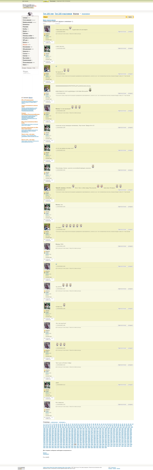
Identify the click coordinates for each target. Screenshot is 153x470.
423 (69, 441)
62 (73, 425)
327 (69, 437)
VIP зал (25, 40)
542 (44, 447)
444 (128, 441)
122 (123, 427)
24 (85, 424)
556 (83, 447)
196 (61, 431)
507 (125, 444)
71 (91, 425)
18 (72, 424)
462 (89, 443)
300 (83, 435)
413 (131, 440)
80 (110, 425)
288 (50, 435)
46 (130, 424)
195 (58, 431)
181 (108, 430)
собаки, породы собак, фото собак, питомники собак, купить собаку (57, 467)
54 (56, 425)
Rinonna (47, 73)
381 (131, 438)
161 (53, 430)
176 (94, 430)
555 (81, 447)
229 (64, 432)
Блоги (25, 42)
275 (103, 434)
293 (64, 435)
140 (83, 428)
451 (58, 443)
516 (61, 446)
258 (55, 434)
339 (103, 437)
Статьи (25, 53)
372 (106, 438)
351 (47, 438)
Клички (25, 55)
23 (83, 424)
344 (117, 437)
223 (47, 432)
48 (44, 425)
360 (72, 438)
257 (53, 434)
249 (120, 432)
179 (103, 430)
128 (50, 428)
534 (111, 446)
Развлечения (27, 60)
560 (94, 447)
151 (114, 428)
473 (120, 443)
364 (83, 438)
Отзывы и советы (28, 38)
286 (44, 435)
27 (91, 424)
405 (108, 440)
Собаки (25, 17)
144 (94, 428)
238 (89, 432)
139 (81, 428)
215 (114, 431)
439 (114, 441)
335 (92, 437)
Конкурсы (26, 24)
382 (44, 440)
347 (125, 437)
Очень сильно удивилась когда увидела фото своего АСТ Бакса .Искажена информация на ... (30, 130)
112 (96, 427)
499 (103, 444)
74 (98, 425)
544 (50, 447)
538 (122, 446)
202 (78, 431)
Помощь (118, 468)
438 (111, 441)
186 (122, 430)
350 (44, 438)
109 (88, 427)
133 (64, 428)
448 (50, 443)
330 (78, 437)
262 (67, 434)
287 (47, 435)
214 (111, 431)
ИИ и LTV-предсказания (27, 100)
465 (97, 443)
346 (122, 437)
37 (112, 424)
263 (69, 434)
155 (125, 428)
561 (97, 447)
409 (120, 440)
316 (128, 435)
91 (44, 427)
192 (50, 431)
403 (103, 440)
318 (44, 437)
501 (109, 444)
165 (64, 430)
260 (61, 434)
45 (128, 424)
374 (111, 438)
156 (128, 428)
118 (112, 427)
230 (67, 432)
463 (92, 443)
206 (89, 431)
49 (46, 425)
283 (125, 434)
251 (125, 432)
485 (64, 444)
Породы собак (27, 35)
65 (79, 425)
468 (106, 443)
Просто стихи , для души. (28, 134)
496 (95, 444)
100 (63, 427)
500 (106, 444)
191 (47, 431)
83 (116, 425)
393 (75, 440)
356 (61, 438)
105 (77, 427)
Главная (24, 67)
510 (44, 446)
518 (67, 446)
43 (124, 424)
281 (120, 434)
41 (120, 424)
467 (103, 443)
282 (122, 434)
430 (89, 441)
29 (95, 424)
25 (87, 424)
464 (94, 443)
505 (120, 444)
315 (125, 435)
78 (106, 425)
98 (58, 427)
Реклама (25, 26)
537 (119, 446)
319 (47, 437)
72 (93, 425)
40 (118, 424)
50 (48, 425)
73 (96, 425)
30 (97, 424)
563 (103, 447)
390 (67, 440)
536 (117, 446)
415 (47, 441)
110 (91, 427)
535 (114, 446)
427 (81, 441)
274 (100, 434)
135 (69, 428)
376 (117, 438)
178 (100, 430)
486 (67, 444)
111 (94, 427)
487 (69, 444)
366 (89, 438)
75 (100, 425)
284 (128, 434)
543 (47, 447)
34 (106, 424)
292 (61, 435)
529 (97, 446)
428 (83, 441)
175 (92, 430)
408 (117, 440)
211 (103, 431)
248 (117, 432)
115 (104, 427)
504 (117, 444)
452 (61, 443)
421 (64, 441)
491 (81, 444)
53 (54, 425)
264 (72, 434)
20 (77, 424)
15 (66, 424)
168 (72, 430)
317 (131, 435)
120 (118, 427)
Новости (25, 51)
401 (97, 440)
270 (89, 434)
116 (107, 427)
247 (114, 432)
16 (68, 424)
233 (75, 432)
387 (58, 440)
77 (104, 425)
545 (53, 447)
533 (108, 446)
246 (111, 432)
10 (56, 424)
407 (114, 440)
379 (125, 438)
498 (100, 444)
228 (61, 432)
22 (81, 424)
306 (100, 435)
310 (111, 435)
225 (53, 432)
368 (94, 438)
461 (86, 443)
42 (122, 424)
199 (69, 431)
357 (64, 438)
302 (89, 435)
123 (126, 427)
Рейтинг (25, 33)
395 (81, 440)
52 (52, 425)
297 (75, 435)
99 (60, 427)
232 (72, 432)
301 (86, 435)
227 (58, 432)
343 (114, 437)
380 (128, 438)
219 (125, 431)
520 (72, 446)
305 (97, 435)
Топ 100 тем (48, 14)
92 (46, 427)
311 (114, 435)
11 (58, 424)
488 (72, 444)
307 (103, 435)
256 (50, 434)
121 (121, 427)
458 (78, 443)
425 (75, 441)
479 (47, 444)
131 (58, 428)
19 (74, 424)
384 (50, 440)
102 (68, 427)
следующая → (62, 422)
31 (99, 424)
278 (111, 434)
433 (97, 441)
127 (47, 428)
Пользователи (27, 62)
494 (89, 444)
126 (44, 428)
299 (81, 435)
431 (92, 441)
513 (53, 446)
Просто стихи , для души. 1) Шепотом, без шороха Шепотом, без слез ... (30, 141)
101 (66, 427)
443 (125, 441)
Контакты (30, 67)
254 (44, 434)
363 (81, 438)
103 (71, 427)
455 (69, 443)
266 (78, 434)
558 (89, 447)
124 (129, 427)
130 (55, 428)
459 (81, 443)
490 (78, 444)
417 (53, 441)
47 (132, 424)
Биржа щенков (27, 22)
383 (47, 440)
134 (67, 428)
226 (55, 432)
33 (103, 424)
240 (94, 432)
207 (92, 431)
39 (116, 424)
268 (83, 434)
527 (92, 446)
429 (86, 441)
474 (122, 443)
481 (53, 444)
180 (106, 430)
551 (69, 447)
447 (47, 443)
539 (125, 446)
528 (94, 446)
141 (86, 428)
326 (67, 437)
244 (106, 432)
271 (92, 434)
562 (100, 447)
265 (75, 434)
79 (108, 425)
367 (92, 438)
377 (120, 438)
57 (62, 425)
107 (82, 427)
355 (58, 438)
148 (106, 428)
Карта (24, 64)
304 (94, 435)
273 (97, 434)
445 (131, 441)
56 (60, 425)
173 (86, 430)
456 (72, 443)
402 (100, 440)
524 (83, 446)
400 (94, 440)
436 (106, 441)
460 (83, 443)
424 (72, 441)
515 (58, 446)
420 (61, 441)
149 (108, 428)
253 (131, 432)
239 (92, 432)
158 (44, 430)
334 (89, 437)
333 (86, 437)
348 (128, 437)
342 (111, 437)
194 (55, 431)
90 (131, 425)
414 (44, 441)
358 (67, 438)
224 (50, 432)
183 (114, 430)
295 (69, 435)
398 (89, 440)
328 (72, 437)
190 (44, 431)
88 (127, 425)
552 (72, 447)
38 (114, 424)
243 (103, 432)
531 (103, 446)
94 (50, 427)
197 (64, 431)
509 (131, 444)
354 (55, 438)
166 (67, 430)
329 (75, 437)
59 (66, 425)
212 (106, 431)
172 (83, 430)
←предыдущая (54, 422)
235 (81, 432)
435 (103, 441)
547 (58, 447)
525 (86, 446)
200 (72, 431)
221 (131, 431)
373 (108, 438)
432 (94, 441)
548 (61, 447)
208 (94, 431)
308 (106, 435)
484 (61, 444)
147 (103, 428)
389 (64, 440)
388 (61, 440)
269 (86, 434)
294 (67, 435)
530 (100, 446)
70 (89, 425)
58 (64, 425)
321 (53, 437)
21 (79, 424)
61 (71, 425)
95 (52, 427)
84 (118, 425)
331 (81, 437)
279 (114, 434)
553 (75, 447)
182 (111, 430)
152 (117, 428)
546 (55, 447)
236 (83, 432)
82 (114, 425)
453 (64, 443)
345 (120, 437)
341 (108, 437)
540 (128, 446)
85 (120, 425)
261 (64, 434)
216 (117, 431)
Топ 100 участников (63, 14)
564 (106, 447)
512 (50, 446)
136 (72, 428)
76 (102, 425)
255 (47, 434)
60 (69, 425)
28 (93, 424)
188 (128, 430)
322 (55, 437)
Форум (25, 44)
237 (86, 432)
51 (50, 425)
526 (89, 446)
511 (47, 446)
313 (119, 435)
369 (97, 438)
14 (64, 424)
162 (55, 430)
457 (75, 443)
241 (97, 432)
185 (120, 430)
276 (106, 434)
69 (87, 425)
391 (69, 440)
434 (100, 441)
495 (92, 444)
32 (101, 424)
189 (131, 430)
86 (122, 425)
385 (53, 440)
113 (99, 427)
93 (48, 427)
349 (131, 437)
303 (92, 435)
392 (72, 440)
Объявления (27, 49)
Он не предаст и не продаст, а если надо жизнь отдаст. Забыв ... (30, 125)
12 (60, 424)
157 (131, 428)
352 (50, 438)
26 (89, 424)
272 (94, 434)
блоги (30, 97)
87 (125, 425)
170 (78, 430)
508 (128, 444)
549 (64, 447)
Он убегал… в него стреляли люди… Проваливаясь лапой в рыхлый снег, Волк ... (30, 136)
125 (132, 427)
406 (111, 440)
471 (114, 443)
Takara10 (47, 53)
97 (56, 427)
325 (64, 437)
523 (80, 446)
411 (125, 440)
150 (111, 428)
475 (125, 443)
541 (131, 446)
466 (100, 443)
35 (108, 424)
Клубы (25, 29)
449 (53, 443)
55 (58, 425)
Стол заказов (27, 20)
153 (120, 428)
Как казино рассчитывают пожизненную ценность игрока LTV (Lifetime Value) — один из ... (30, 102)
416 (50, 441)
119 (115, 427)
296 (72, 435)
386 (55, 440)
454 (67, 443)
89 (129, 425)
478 (44, 444)
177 (97, 430)
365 (86, 438)
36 (110, 424)
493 (86, 444)
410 (122, 440)
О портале (26, 1)
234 (78, 432)
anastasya (48, 33)
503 (114, 444)
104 (74, 427)
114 (102, 427)
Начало (45, 452)
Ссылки (114, 468)
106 (80, 427)
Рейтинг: (47, 36)
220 (128, 431)
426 (78, 441)
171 (81, 430)
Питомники (26, 46)
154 (122, 428)
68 (85, 425)
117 (110, 427)
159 (47, 430)
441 (120, 441)
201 (75, 431)
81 (112, 425)
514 (55, 446)
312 (117, 435)
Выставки (26, 58)
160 (50, 430)
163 (58, 430)
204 (83, 431)
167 (69, 430)
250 (122, 432)
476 (128, 443)
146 (100, 428)
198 (67, 431)
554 (78, 447)
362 (78, 438)
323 (58, 437)
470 (111, 443)
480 (50, 444)
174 (89, 430)
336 (94, 437)
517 (64, 446)
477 (131, 443)
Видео (25, 31)
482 (55, 444)
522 (78, 446)
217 (119, 431)
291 (58, 435)
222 (44, 432)
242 (100, 432)
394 (78, 440)
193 (53, 431)
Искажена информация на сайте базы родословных (30, 128)
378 (122, 438)
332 (83, 437)
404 (106, 440)
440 (117, 441)
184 (117, 430)
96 (54, 427)
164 (61, 430)
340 (106, 437)
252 (128, 432)
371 (103, 438)
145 (97, 428)
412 (128, 440)
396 (83, 440)
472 (117, 443)
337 (97, 437)
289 (53, 435)
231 (69, 432)
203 (81, 431)
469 (108, 443)
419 (58, 441)
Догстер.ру (113, 467)
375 (114, 438)
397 (86, 440)
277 (108, 434)
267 (81, 434)
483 (58, 444)
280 (117, 434)
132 (61, 428)
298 (78, 435)
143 (92, 428)
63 (75, 425)
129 (53, 428)
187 (125, 430)
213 (108, 431)
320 (50, 437)
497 (98, 444)
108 (85, 427)
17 (70, 424)
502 (111, 444)
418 (55, 441)
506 (123, 444)
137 (75, 428)
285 (131, 434)
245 (108, 432)
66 (81, 425)
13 (62, 424)
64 (77, 425)
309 (108, 435)
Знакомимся (86, 14)
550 (67, 447)
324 (61, 437)
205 (86, 431)
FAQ (34, 67)
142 (89, 428)
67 (83, 425)
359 (69, 438)
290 (55, 435)
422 (67, 441)
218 (122, 431)
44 (126, 424)
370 (100, 438)
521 (75, 446)
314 (122, 435)
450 (55, 443)
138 (78, 428)
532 (106, 446)
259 (58, 434)
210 (100, 431)
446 (44, 443)
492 (84, 444)
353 (53, 438)
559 (92, 447)
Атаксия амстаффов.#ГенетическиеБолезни (31, 113)
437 (108, 441)
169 (75, 430)
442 (122, 441)
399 (92, 440)
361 (75, 438)
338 (100, 437)
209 (97, 431)
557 (86, 447)
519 (69, 446)
